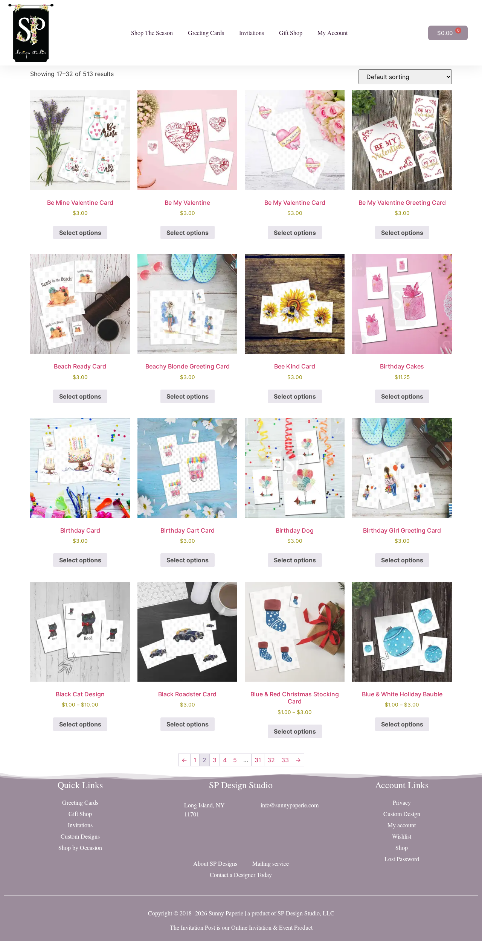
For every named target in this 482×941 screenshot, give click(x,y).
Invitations (251, 33)
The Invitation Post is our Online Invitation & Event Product (241, 927)
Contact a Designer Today (241, 875)
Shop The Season (152, 33)
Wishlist (401, 836)
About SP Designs (215, 863)
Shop (401, 847)
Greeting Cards (206, 33)
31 (258, 760)
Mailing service (270, 863)
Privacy (402, 802)
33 (285, 760)
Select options (80, 232)
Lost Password (401, 859)
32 (271, 760)
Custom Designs (80, 836)
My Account (332, 33)
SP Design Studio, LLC (306, 913)
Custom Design (401, 814)
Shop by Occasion (80, 847)
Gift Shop (290, 33)
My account (401, 825)
